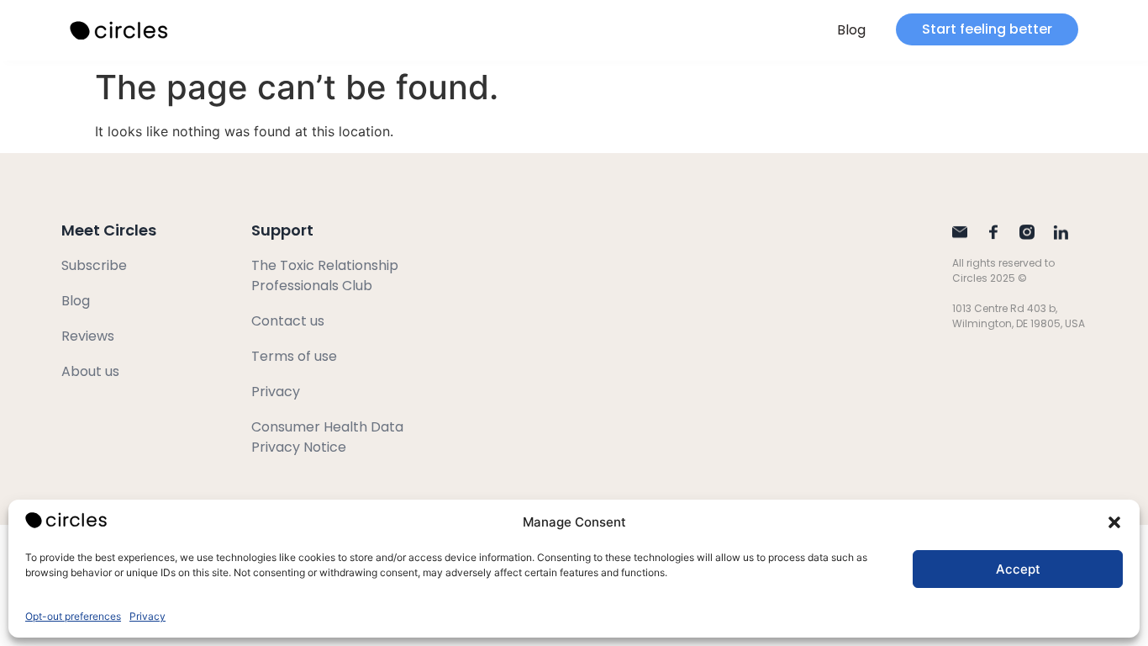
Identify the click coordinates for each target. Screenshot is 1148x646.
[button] (1114, 522)
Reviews (87, 336)
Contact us (287, 321)
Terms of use (294, 356)
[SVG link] (120, 30)
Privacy (147, 616)
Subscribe (94, 265)
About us (90, 371)
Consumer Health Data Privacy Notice (327, 437)
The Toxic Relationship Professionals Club (324, 275)
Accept (1018, 569)
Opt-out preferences (73, 616)
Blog (851, 30)
